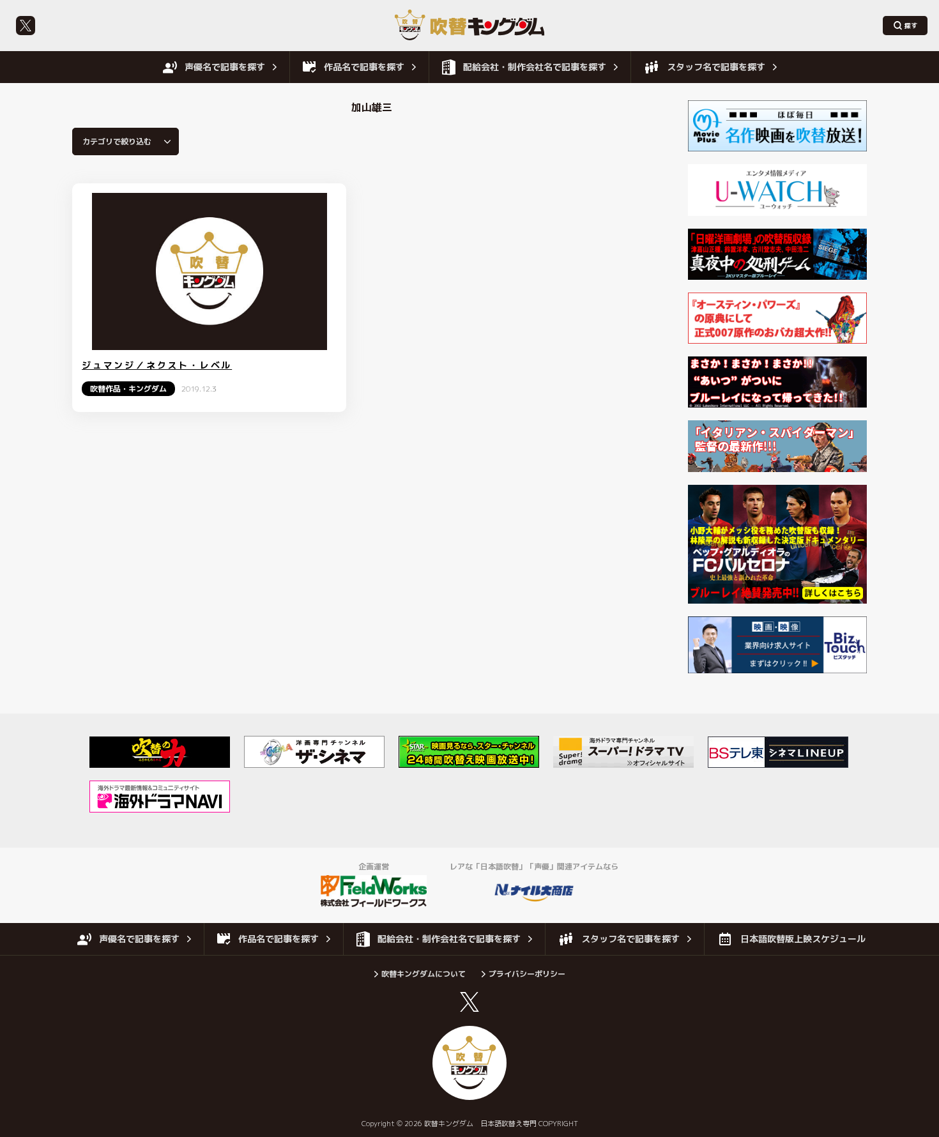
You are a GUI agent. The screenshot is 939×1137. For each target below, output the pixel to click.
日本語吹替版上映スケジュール (803, 939)
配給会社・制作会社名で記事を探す (534, 67)
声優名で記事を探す (225, 67)
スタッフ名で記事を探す (716, 67)
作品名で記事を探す (364, 67)
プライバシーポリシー (527, 973)
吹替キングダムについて (423, 973)
